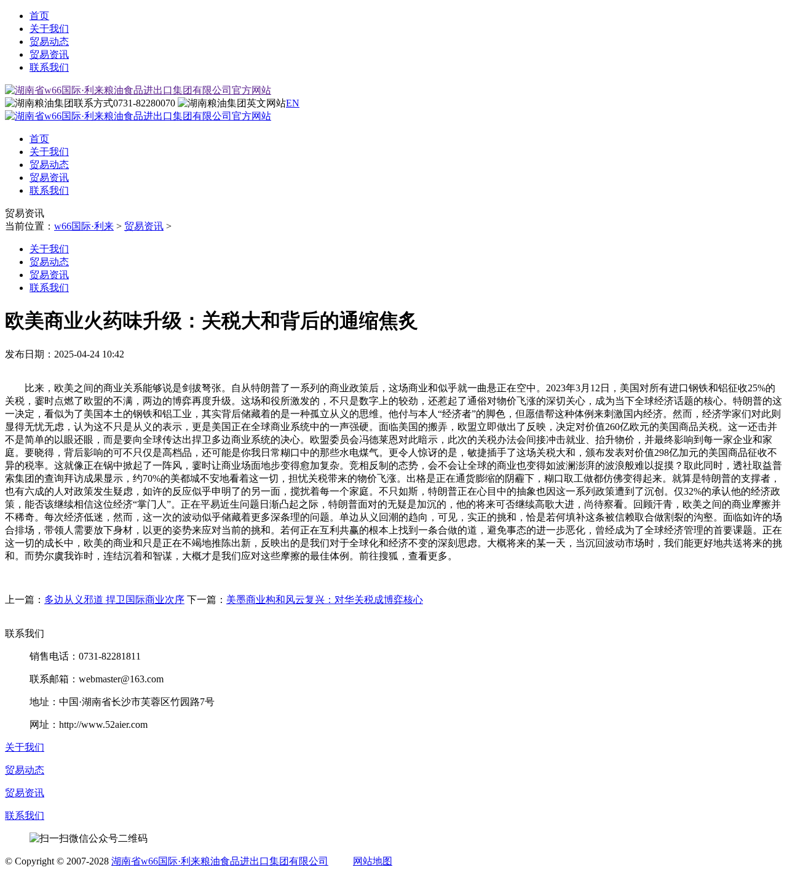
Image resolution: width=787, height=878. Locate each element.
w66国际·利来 (84, 226)
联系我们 (49, 67)
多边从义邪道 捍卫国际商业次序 (114, 599)
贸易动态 (49, 41)
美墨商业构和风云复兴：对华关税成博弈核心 (324, 599)
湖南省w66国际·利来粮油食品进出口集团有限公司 (219, 861)
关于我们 (49, 28)
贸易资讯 (49, 54)
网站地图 (372, 861)
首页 (39, 15)
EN (292, 103)
